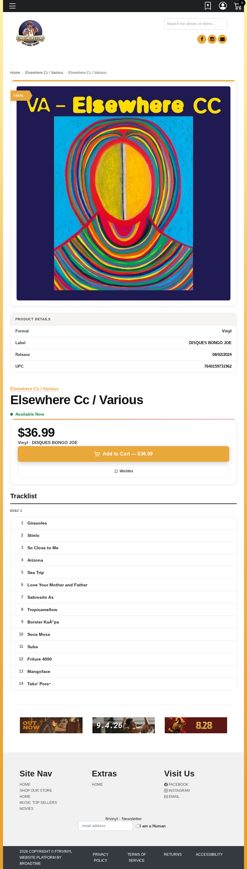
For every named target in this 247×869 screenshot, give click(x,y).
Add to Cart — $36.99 (128, 453)
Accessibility (209, 854)
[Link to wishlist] (208, 7)
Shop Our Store (36, 790)
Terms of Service (136, 857)
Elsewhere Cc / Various (44, 73)
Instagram (179, 790)
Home (15, 73)
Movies (26, 809)
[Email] (222, 39)
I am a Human (153, 826)
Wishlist (126, 471)
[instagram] (212, 39)
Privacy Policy (100, 857)
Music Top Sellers (38, 803)
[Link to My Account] (223, 7)
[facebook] (202, 39)
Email (174, 796)
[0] (238, 7)
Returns (173, 854)
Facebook (178, 784)
